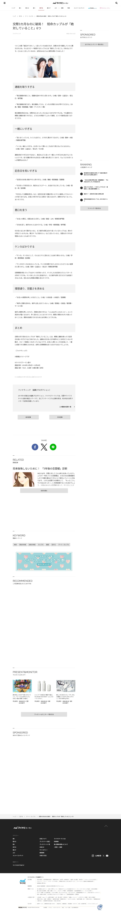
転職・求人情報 (74, 879)
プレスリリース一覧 (45, 844)
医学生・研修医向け (64, 879)
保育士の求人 (89, 899)
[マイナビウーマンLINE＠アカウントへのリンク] (98, 856)
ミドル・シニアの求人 (53, 881)
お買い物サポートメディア (94, 892)
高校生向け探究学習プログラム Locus (55, 886)
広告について (43, 838)
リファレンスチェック (93, 903)
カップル (40, 545)
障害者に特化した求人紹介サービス (67, 881)
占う (56, 8)
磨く (34, 8)
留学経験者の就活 (47, 879)
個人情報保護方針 (75, 907)
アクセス (50, 907)
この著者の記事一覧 (66, 407)
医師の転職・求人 (81, 899)
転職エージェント (73, 897)
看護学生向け (56, 879)
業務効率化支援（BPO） (50, 903)
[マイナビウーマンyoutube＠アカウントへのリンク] (107, 855)
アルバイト (39, 881)
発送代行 (59, 903)
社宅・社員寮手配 (82, 903)
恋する (41, 8)
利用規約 (56, 841)
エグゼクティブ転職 (82, 897)
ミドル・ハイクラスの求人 (90, 879)
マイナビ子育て (88, 890)
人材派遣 (39, 897)
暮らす (49, 8)
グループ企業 (67, 907)
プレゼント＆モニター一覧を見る (44, 714)
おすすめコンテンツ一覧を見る (94, 44)
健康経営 (64, 903)
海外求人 (81, 879)
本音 (15, 545)
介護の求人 (39, 900)
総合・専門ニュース (52, 889)
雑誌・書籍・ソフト (51, 890)
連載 (62, 8)
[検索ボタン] (116, 3)
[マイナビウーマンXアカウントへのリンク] (103, 856)
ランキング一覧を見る (94, 208)
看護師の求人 (63, 899)
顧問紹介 (49, 899)
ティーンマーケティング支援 (83, 889)
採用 (63, 907)
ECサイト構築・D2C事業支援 (43, 892)
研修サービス (40, 903)
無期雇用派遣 (97, 899)
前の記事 (28, 417)
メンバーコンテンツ (79, 8)
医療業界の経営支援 (48, 900)
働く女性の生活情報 (41, 890)
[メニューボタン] (4, 3)
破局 (47, 545)
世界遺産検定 (70, 890)
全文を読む (44, 491)
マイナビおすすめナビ (18, 865)
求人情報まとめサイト (42, 889)
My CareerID (72, 892)
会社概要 (45, 907)
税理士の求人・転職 (41, 899)
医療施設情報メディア (81, 892)
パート (45, 881)
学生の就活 (39, 879)
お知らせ (42, 847)
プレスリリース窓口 (45, 841)
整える (27, 8)
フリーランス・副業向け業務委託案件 (85, 881)
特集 (68, 8)
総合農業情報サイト (79, 890)
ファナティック (17, 33)
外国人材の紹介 (57, 900)
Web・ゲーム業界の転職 (48, 897)
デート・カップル (29, 16)
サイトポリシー (44, 850)
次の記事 (59, 417)
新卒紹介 (66, 897)
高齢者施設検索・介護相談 (73, 894)
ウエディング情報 (62, 890)
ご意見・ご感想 (58, 847)
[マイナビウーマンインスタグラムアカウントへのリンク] (93, 855)
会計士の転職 (92, 897)
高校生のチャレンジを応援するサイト (67, 889)
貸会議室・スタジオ (72, 903)
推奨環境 (42, 852)
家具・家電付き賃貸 (41, 894)
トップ (13, 8)
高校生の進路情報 (41, 886)
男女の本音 (22, 545)
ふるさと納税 (55, 892)
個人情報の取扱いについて (61, 844)
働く (20, 8)
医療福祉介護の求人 (41, 883)
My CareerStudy (63, 892)
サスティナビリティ (56, 907)
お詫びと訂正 (43, 855)
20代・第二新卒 (58, 897)
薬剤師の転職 (56, 899)
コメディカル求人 (72, 899)
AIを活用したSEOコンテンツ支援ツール (56, 894)
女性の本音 (32, 545)
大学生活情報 (94, 889)
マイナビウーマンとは (60, 838)
